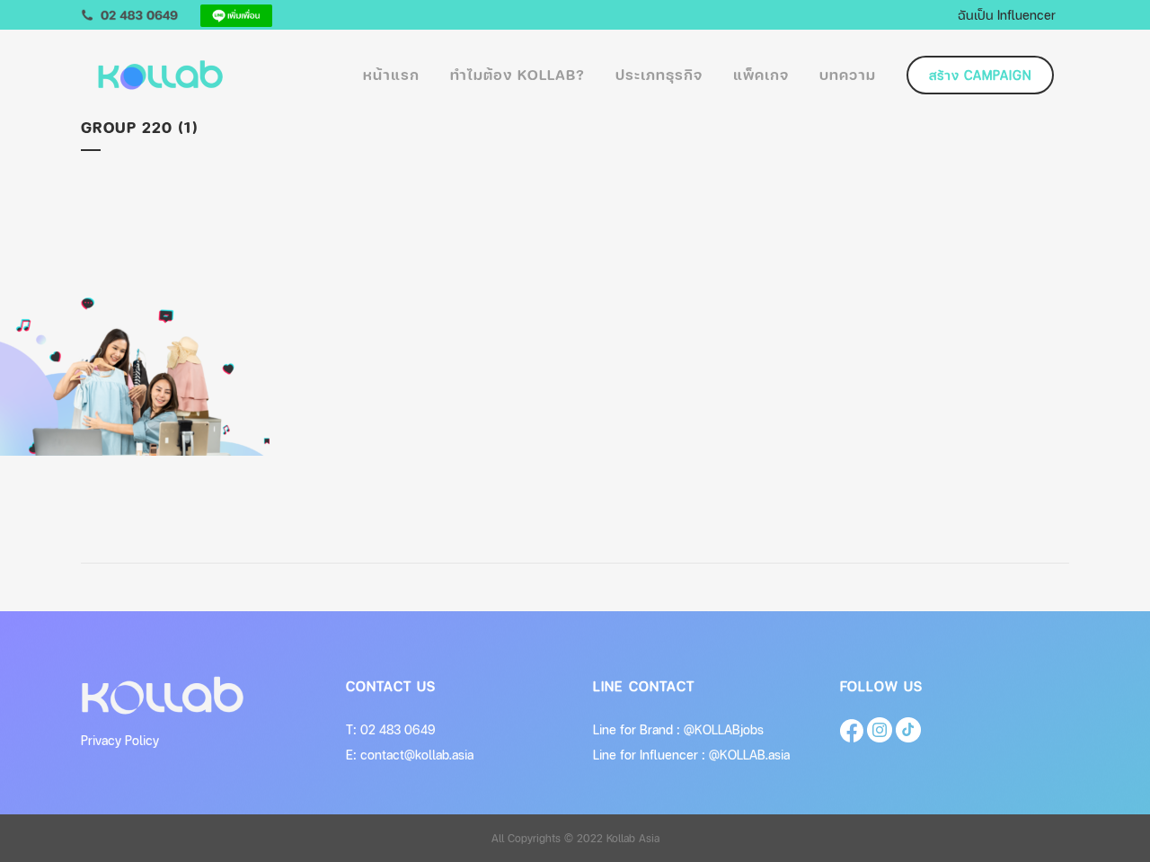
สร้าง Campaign (980, 75)
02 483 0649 (398, 729)
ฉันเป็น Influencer (1007, 14)
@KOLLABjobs (724, 729)
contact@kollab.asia (416, 754)
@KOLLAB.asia (749, 754)
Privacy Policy (120, 740)
